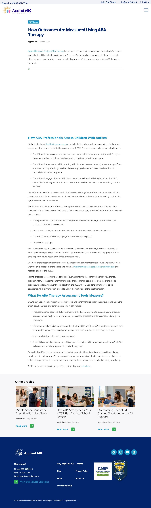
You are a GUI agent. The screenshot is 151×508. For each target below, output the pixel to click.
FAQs (59, 478)
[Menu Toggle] (146, 10)
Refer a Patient (129, 2)
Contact (79, 463)
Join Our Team (108, 2)
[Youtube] (127, 452)
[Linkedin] (134, 452)
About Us (80, 478)
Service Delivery (64, 485)
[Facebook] (114, 452)
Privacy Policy (82, 471)
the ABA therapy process (57, 144)
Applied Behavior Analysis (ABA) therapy (46, 51)
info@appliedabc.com (29, 476)
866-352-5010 (20, 3)
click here (86, 366)
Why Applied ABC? (65, 463)
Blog (59, 471)
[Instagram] (120, 452)
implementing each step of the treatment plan (94, 266)
